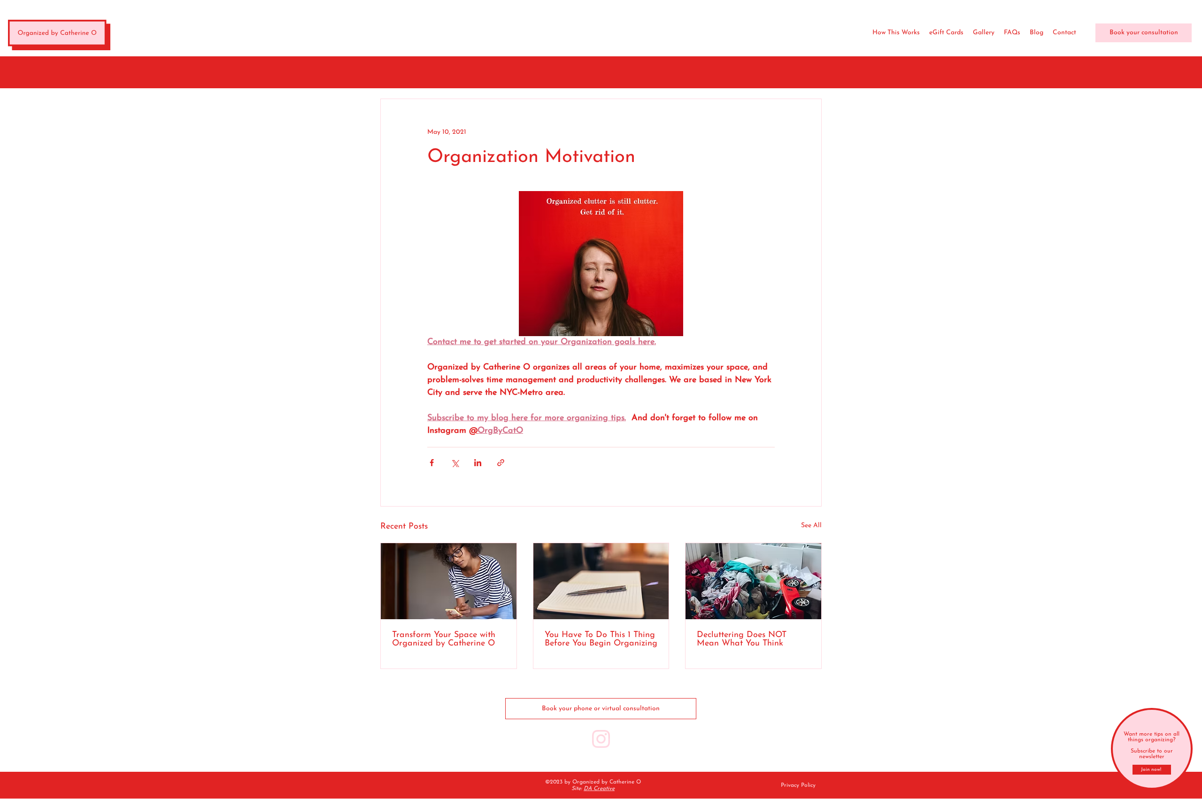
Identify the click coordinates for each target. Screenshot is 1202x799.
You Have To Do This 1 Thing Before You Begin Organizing (601, 639)
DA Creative (599, 788)
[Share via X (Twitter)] (454, 462)
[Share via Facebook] (431, 462)
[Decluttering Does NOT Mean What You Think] (753, 581)
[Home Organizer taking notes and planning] (448, 581)
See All (811, 525)
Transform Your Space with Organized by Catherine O (443, 639)
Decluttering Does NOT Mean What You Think (741, 639)
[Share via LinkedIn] (477, 462)
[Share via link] (500, 462)
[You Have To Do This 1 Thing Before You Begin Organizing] (601, 581)
